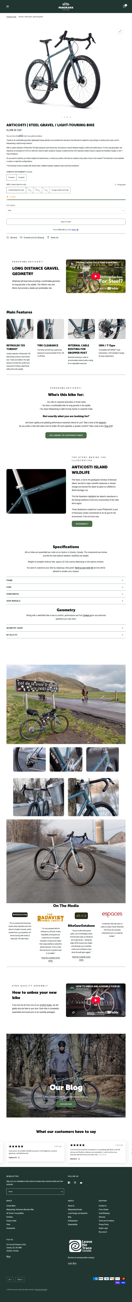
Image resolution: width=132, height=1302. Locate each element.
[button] (82, 524)
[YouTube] (83, 1183)
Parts (8, 1224)
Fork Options (10, 205)
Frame (9, 580)
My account (103, 1231)
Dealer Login (103, 1228)
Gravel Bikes (10, 1205)
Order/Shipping (104, 1213)
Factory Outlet (11, 1220)
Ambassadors (73, 1220)
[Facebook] (71, 1182)
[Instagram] (77, 1182)
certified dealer (46, 1004)
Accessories (10, 1228)
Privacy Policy (104, 1224)
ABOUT (71, 1201)
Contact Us (102, 1205)
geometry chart (14, 628)
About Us (71, 1205)
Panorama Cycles (11, 17)
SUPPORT (103, 1201)
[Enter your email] (61, 1191)
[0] (124, 6)
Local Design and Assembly (77, 1213)
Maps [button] (8, 1256)
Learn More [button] (72, 1263)
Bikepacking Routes (75, 1209)
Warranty (102, 1217)
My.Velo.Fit (12, 634)
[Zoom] (120, 31)
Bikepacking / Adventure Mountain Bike (20, 1209)
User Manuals (13, 600)
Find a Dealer (103, 1209)
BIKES (9, 1201)
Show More (45, 1154)
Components (12, 593)
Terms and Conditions (106, 1220)
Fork (8, 587)
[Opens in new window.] (27, 1159)
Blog (69, 1217)
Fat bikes (9, 1217)
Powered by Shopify (41, 1289)
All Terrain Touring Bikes (15, 1213)
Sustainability (72, 1224)
